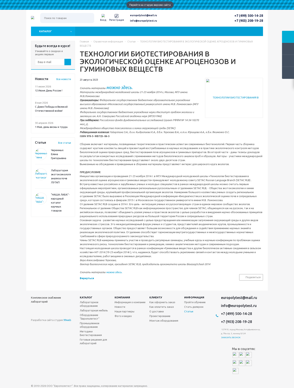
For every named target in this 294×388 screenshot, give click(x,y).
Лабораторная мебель (94, 310)
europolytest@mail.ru (143, 15)
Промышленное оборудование (89, 325)
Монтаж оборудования (163, 320)
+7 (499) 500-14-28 (248, 15)
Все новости (63, 79)
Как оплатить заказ (161, 306)
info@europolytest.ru (143, 20)
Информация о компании (130, 302)
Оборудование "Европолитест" (89, 317)
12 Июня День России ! (48, 90)
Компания (122, 297)
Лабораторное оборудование (89, 304)
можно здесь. (114, 272)
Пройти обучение (195, 302)
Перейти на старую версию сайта (150, 4)
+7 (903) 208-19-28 (248, 20)
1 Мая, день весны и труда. (51, 126)
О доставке (156, 311)
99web (67, 320)
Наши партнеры (124, 311)
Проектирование (159, 316)
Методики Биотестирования (91, 333)
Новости (120, 306)
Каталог (45, 31)
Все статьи (64, 142)
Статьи (188, 311)
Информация (194, 297)
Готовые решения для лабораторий (93, 341)
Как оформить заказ (162, 302)
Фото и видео (123, 316)
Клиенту (155, 297)
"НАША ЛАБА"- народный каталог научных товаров (60, 202)
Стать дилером (193, 306)
